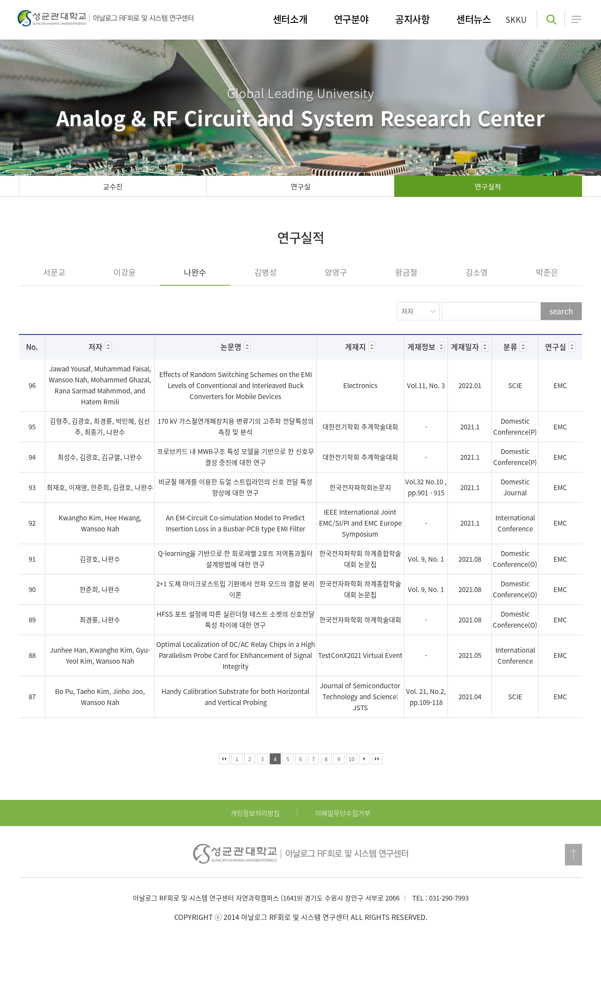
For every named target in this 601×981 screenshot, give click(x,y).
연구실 (301, 186)
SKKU (516, 19)
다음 (364, 758)
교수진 (113, 186)
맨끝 (377, 758)
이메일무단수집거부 (342, 813)
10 (351, 759)
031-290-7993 (449, 898)
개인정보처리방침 (255, 813)
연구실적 (488, 186)
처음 (224, 758)
